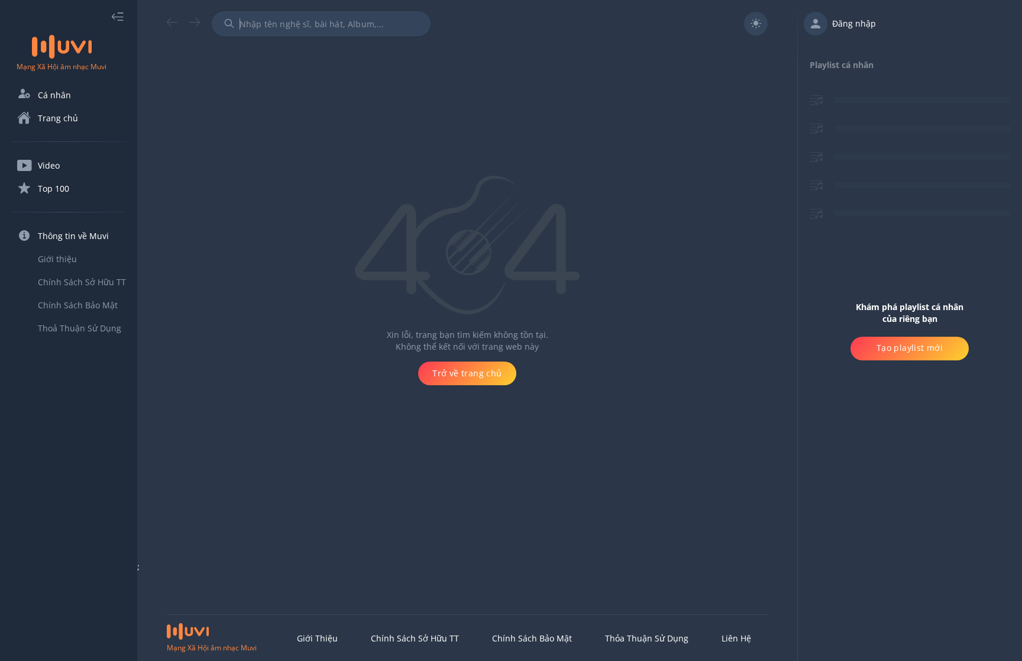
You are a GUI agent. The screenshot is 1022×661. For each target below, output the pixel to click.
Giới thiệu (317, 638)
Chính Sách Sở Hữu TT (415, 638)
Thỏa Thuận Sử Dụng (646, 638)
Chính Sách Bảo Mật (532, 638)
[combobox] (321, 23)
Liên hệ (736, 638)
